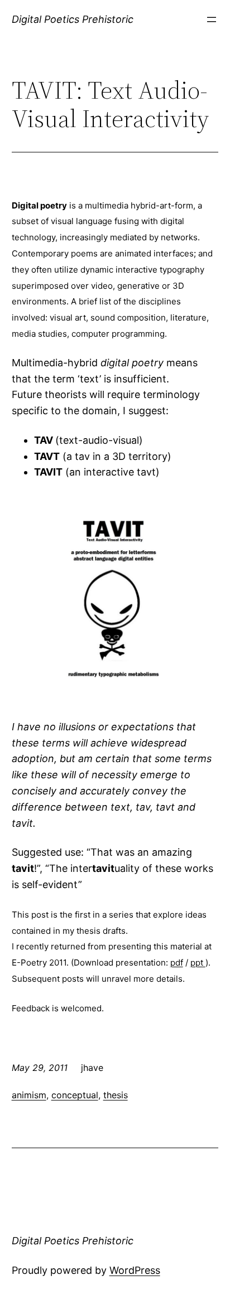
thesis (115, 1094)
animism (29, 1094)
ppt (197, 962)
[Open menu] (211, 19)
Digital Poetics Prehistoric (72, 19)
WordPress (134, 1270)
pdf (176, 962)
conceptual (74, 1094)
